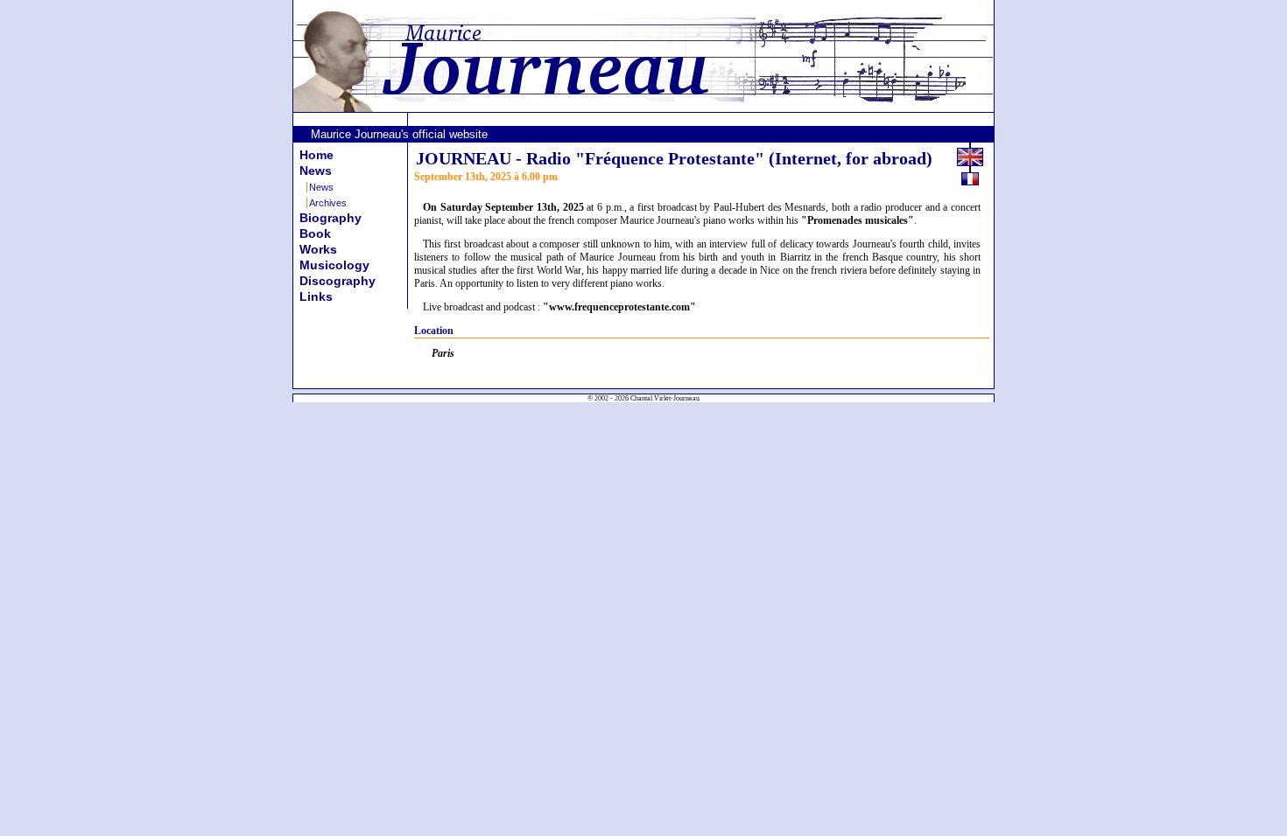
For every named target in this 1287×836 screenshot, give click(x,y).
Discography (337, 281)
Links (316, 296)
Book (315, 233)
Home (316, 155)
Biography (330, 218)
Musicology (334, 265)
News (315, 171)
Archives (328, 203)
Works (318, 249)
